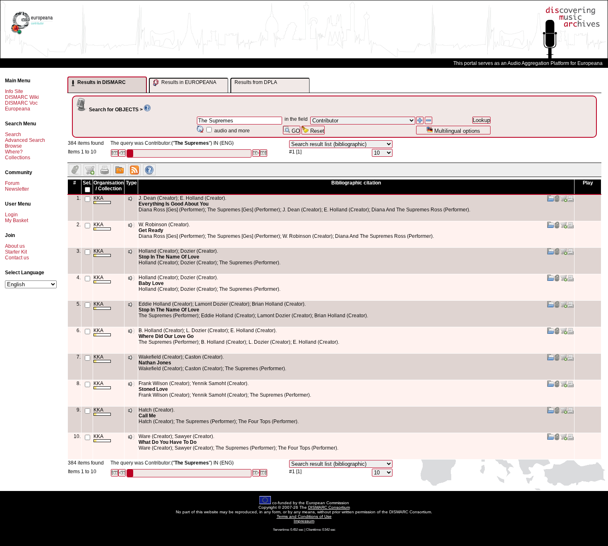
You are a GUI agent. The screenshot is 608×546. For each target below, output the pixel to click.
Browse (13, 146)
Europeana (17, 109)
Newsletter (17, 189)
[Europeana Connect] (32, 34)
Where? (14, 152)
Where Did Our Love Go (166, 336)
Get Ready (151, 230)
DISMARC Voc (21, 103)
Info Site (14, 91)
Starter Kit (16, 252)
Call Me (147, 416)
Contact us (17, 258)
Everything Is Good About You (173, 204)
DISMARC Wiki (22, 97)
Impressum (304, 521)
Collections (17, 157)
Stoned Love (153, 389)
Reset (316, 131)
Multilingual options (456, 131)
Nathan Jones (155, 363)
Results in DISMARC (101, 82)
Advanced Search (25, 140)
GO (295, 131)
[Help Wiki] (147, 110)
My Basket (16, 220)
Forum (12, 183)
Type (131, 183)
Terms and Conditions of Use (304, 516)
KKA (98, 198)
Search (13, 134)
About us (15, 246)
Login (11, 215)
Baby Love (151, 283)
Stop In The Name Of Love (169, 257)
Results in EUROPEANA (188, 82)
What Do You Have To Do (167, 442)
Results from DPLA (256, 82)
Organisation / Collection (108, 186)
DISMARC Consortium (329, 507)
